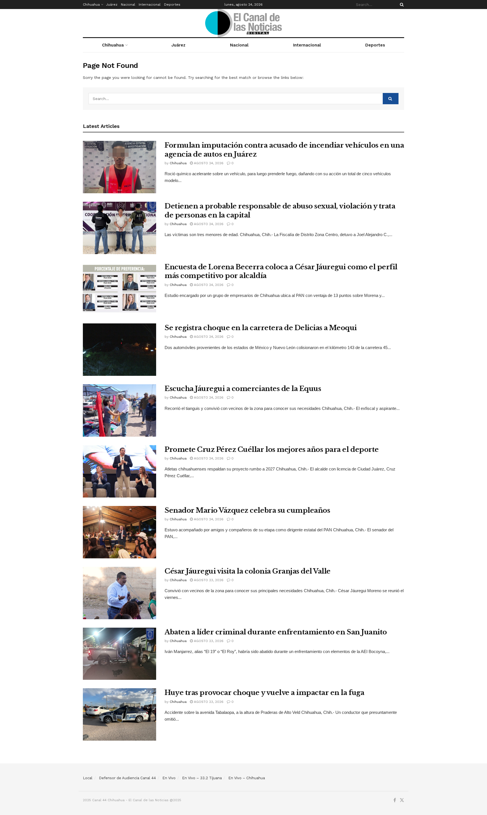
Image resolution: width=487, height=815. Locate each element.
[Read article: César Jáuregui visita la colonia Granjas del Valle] (119, 593)
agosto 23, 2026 (208, 580)
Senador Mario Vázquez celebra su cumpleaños (247, 510)
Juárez (112, 4)
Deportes (172, 4)
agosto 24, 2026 (208, 163)
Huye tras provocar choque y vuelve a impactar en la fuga (264, 693)
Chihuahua (91, 4)
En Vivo (169, 778)
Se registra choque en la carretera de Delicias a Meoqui (261, 328)
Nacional (128, 4)
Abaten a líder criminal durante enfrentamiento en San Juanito (276, 632)
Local (87, 778)
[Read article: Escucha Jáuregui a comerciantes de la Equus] (119, 410)
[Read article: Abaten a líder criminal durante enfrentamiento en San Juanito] (119, 654)
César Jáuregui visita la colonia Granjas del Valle (248, 571)
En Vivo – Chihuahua (246, 778)
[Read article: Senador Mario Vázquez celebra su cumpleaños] (119, 532)
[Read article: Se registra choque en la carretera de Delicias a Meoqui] (119, 349)
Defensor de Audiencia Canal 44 (127, 778)
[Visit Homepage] (243, 23)
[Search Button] (400, 4)
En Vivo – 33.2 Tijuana (202, 778)
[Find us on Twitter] (402, 800)
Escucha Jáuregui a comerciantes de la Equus (243, 389)
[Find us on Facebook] (394, 800)
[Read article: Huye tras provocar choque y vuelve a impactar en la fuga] (119, 714)
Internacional (150, 4)
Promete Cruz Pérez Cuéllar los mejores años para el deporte (272, 449)
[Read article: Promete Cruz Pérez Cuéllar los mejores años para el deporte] (119, 471)
